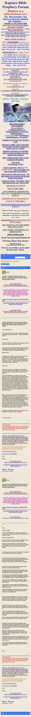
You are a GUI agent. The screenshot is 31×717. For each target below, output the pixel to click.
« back (2, 713)
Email (5, 469)
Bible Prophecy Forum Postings (11, 261)
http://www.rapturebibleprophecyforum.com (15, 285)
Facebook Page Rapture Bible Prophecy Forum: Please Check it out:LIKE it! (16, 303)
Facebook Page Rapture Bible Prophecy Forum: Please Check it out (16, 465)
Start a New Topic (5, 264)
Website (12, 469)
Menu (4, 255)
